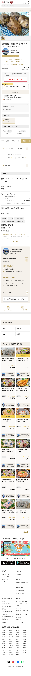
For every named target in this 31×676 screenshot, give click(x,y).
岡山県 (3, 647)
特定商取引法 (5, 614)
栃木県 (3, 634)
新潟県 (17, 637)
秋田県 (3, 632)
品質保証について (6, 579)
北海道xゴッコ (21, 221)
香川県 (3, 650)
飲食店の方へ (5, 581)
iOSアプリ (18, 619)
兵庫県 (24, 643)
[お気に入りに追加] (28, 14)
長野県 (24, 639)
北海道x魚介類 (19, 218)
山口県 (17, 647)
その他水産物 (15, 208)
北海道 (7, 213)
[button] (15, 153)
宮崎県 (3, 654)
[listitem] (8, 329)
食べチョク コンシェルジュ (22, 608)
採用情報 (4, 622)
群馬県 (10, 634)
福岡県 (24, 650)
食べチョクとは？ (6, 574)
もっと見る (16, 241)
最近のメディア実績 (9, 277)
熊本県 (17, 652)
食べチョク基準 (5, 576)
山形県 (10, 632)
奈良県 (3, 645)
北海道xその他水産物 (8, 221)
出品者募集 (18, 574)
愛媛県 (10, 650)
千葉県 (24, 634)
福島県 (17, 632)
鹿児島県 (11, 654)
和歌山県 (11, 645)
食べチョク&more (20, 617)
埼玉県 (17, 634)
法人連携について (20, 590)
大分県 (24, 652)
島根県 (24, 645)
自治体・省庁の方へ (20, 593)
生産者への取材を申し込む (22, 582)
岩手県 (17, 630)
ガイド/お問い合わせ (6, 604)
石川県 (3, 639)
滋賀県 (3, 643)
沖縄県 (17, 654)
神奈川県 (11, 637)
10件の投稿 (20, 64)
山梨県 (17, 639)
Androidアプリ (19, 622)
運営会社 (4, 601)
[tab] (5, 141)
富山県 (24, 637)
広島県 (10, 647)
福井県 (10, 639)
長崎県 (10, 652)
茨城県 (24, 632)
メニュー (28, 3)
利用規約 (4, 609)
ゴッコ (23, 208)
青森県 (10, 630)
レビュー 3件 (14, 64)
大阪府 (17, 643)
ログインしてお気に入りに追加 (16, 86)
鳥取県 (17, 645)
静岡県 (10, 641)
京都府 (10, 643)
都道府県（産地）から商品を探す (10, 627)
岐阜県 (3, 641)
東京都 (3, 637)
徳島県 (24, 647)
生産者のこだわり (8, 266)
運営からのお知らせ (6, 606)
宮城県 (24, 630)
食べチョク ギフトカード (22, 614)
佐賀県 (3, 652)
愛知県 (17, 641)
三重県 (24, 641)
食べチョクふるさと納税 (21, 601)
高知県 (17, 650)
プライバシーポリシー (7, 611)
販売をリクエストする (15, 79)
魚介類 (7, 208)
